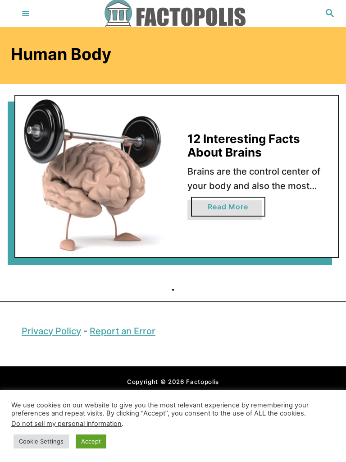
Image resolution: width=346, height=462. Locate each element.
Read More (236, 209)
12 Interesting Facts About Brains (243, 145)
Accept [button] (91, 441)
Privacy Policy (51, 331)
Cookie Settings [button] (41, 441)
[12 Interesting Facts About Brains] (96, 176)
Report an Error (122, 331)
